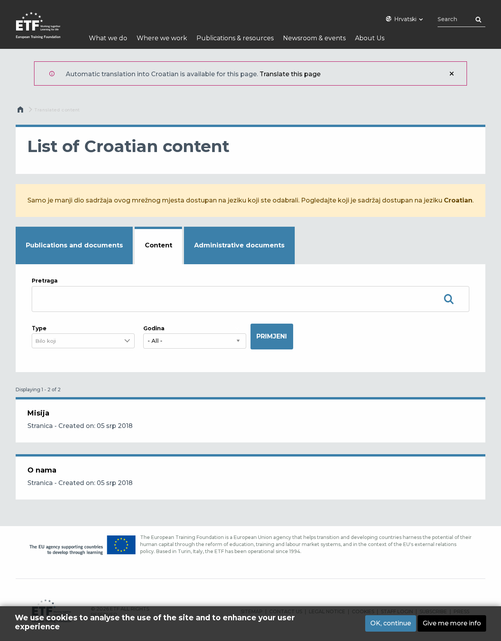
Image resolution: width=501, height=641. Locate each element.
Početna (21, 111)
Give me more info (452, 623)
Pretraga (45, 280)
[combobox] (50, 341)
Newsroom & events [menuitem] (314, 38)
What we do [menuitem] (108, 38)
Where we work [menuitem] (162, 38)
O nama (41, 470)
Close (452, 73)
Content (158, 245)
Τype (39, 328)
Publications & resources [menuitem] (235, 38)
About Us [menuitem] (369, 38)
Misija (38, 413)
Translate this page (290, 74)
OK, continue (390, 623)
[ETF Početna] (46, 30)
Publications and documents (74, 245)
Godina (153, 328)
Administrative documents (239, 245)
